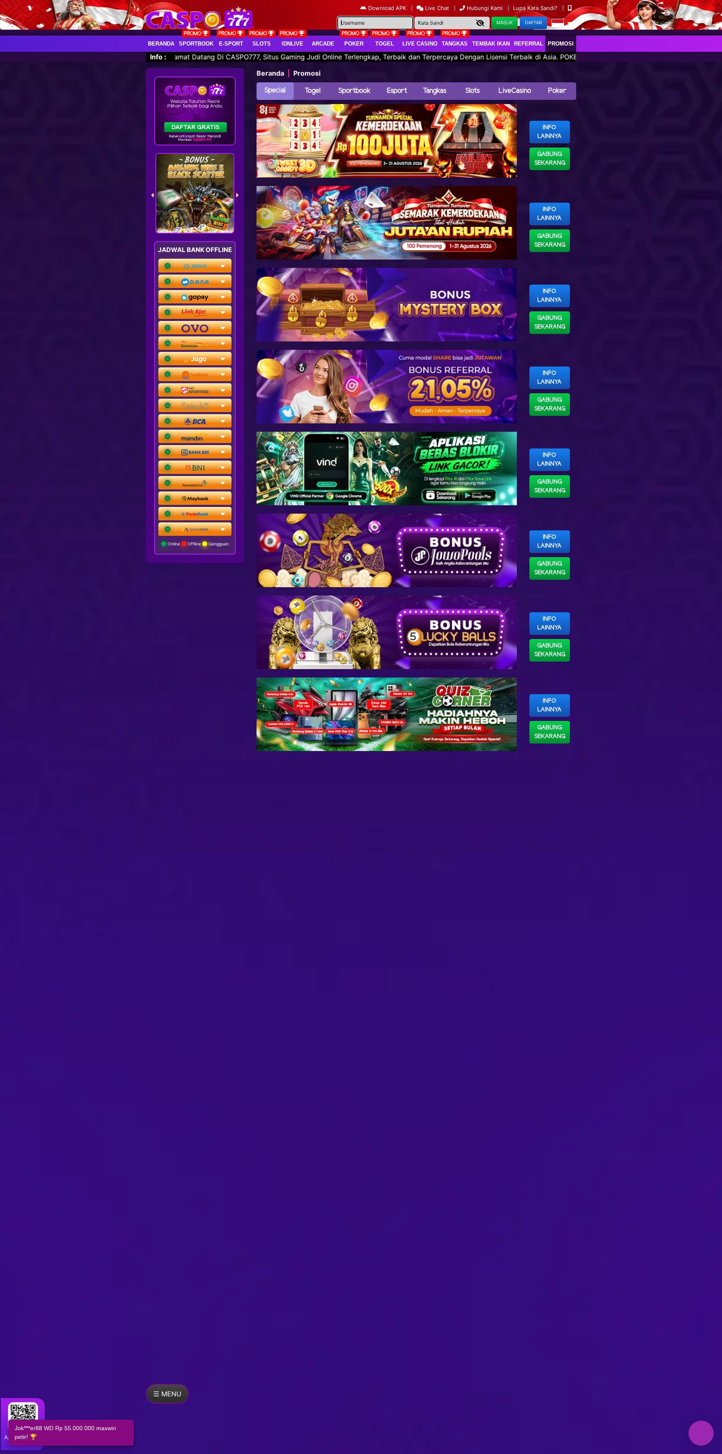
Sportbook (196, 44)
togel (384, 44)
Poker (354, 44)
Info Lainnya (549, 132)
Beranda (161, 44)
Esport (397, 91)
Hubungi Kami (484, 8)
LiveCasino (514, 91)
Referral (528, 44)
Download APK (387, 8)
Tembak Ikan (491, 44)
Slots (261, 44)
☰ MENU (167, 1394)
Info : (158, 57)
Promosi (561, 44)
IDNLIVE (292, 44)
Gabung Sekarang (549, 159)
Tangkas (455, 44)
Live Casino (419, 44)
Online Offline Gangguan (197, 543)
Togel (312, 91)
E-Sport (231, 44)
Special (274, 90)
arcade (323, 44)
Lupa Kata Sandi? (536, 8)
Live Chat (436, 8)
